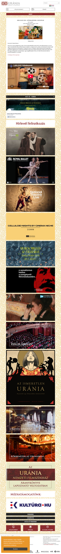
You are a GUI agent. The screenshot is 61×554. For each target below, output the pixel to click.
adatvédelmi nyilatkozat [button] (10, 545)
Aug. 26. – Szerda (30, 97)
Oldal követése (12, 116)
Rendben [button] (15, 549)
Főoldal (30, 529)
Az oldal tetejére (47, 529)
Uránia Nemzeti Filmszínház (14, 113)
